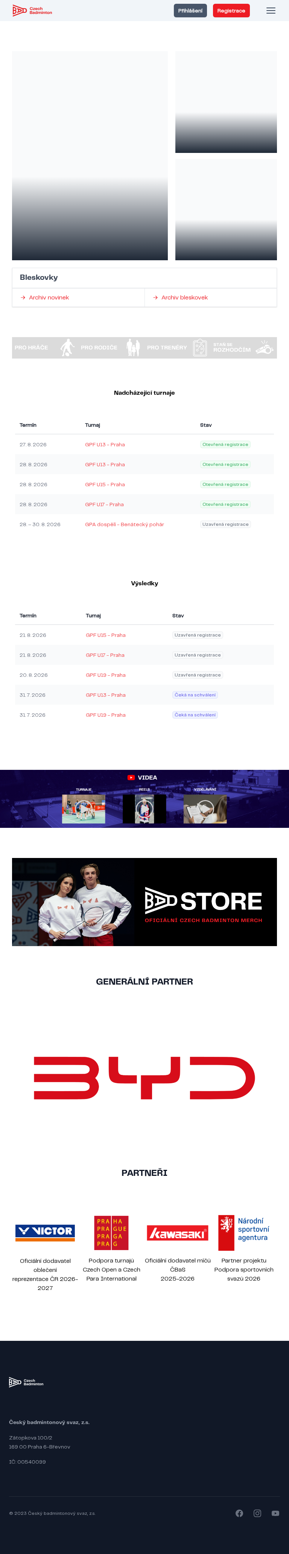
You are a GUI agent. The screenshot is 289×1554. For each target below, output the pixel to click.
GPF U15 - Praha (105, 484)
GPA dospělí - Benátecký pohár (124, 524)
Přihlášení (190, 10)
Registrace (231, 10)
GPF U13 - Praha (105, 444)
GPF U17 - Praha (104, 504)
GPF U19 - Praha (106, 675)
